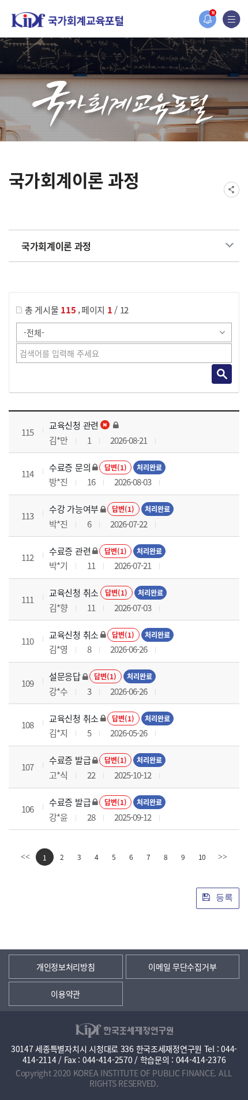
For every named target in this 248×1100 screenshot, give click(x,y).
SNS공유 (231, 189)
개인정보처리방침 (65, 966)
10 (202, 857)
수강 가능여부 (74, 509)
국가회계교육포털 (67, 20)
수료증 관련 (70, 551)
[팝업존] (207, 19)
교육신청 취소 (74, 592)
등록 (223, 897)
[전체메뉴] (232, 19)
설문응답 (65, 676)
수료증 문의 (70, 467)
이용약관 (65, 994)
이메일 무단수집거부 (182, 966)
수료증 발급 (70, 760)
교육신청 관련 (74, 425)
